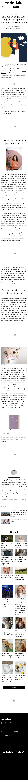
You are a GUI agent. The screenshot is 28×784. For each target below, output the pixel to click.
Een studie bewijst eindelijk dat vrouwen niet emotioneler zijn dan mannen (13, 439)
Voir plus (14, 687)
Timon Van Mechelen (14, 477)
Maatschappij (22, 10)
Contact (16, 731)
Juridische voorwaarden (8, 728)
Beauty (8, 10)
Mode (3, 10)
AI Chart (16, 728)
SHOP (16, 7)
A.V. (2, 731)
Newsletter (23, 7)
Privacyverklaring (6, 735)
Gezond (14, 532)
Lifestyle (14, 10)
